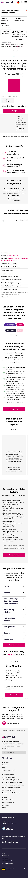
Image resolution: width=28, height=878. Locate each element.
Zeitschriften (12, 730)
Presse (4, 808)
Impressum (5, 858)
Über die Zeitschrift (15, 136)
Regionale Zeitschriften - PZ (9, 260)
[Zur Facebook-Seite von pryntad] (3, 758)
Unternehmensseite (8, 802)
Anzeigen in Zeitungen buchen (11, 780)
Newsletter (5, 805)
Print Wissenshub (7, 800)
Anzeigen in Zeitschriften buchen (12, 782)
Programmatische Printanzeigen (11, 788)
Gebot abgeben (14, 141)
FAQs (3, 767)
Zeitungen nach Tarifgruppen (11, 793)
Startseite (4, 730)
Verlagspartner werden (9, 770)
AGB (3, 853)
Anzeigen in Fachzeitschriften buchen (13, 785)
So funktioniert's (6, 136)
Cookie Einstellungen (7, 860)
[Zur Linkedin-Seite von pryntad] (11, 758)
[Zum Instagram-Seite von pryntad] (7, 758)
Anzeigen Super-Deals (8, 777)
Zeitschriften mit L (21, 730)
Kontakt (4, 765)
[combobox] (18, 2)
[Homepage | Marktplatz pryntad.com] (7, 2)
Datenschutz (5, 855)
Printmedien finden (14, 695)
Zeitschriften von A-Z (8, 790)
